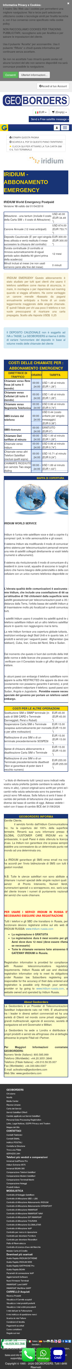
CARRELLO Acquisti (18, 1291)
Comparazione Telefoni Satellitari (20, 1172)
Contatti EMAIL (13, 1138)
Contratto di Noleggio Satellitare (20, 1194)
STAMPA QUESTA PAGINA (25, 137)
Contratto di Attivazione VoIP (19, 1228)
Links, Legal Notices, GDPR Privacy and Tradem (28, 1123)
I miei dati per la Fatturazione (19, 1310)
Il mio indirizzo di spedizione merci (21, 1314)
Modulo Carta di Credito (17, 1250)
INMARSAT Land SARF (17, 1284)
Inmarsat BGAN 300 (15, 1168)
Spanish (46, 1341)
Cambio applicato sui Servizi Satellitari (23, 1115)
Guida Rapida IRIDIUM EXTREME (21, 1258)
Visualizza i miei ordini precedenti (21, 1306)
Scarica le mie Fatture (16, 1318)
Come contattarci (14, 1329)
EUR (41, 112)
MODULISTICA (14, 1190)
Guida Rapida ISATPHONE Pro (20, 1265)
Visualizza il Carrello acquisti (19, 1299)
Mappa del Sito (13, 1127)
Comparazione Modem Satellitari (20, 1175)
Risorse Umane (13, 1104)
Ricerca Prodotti (13, 1295)
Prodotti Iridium (13, 1187)
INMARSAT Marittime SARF (18, 1287)
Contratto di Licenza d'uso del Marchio (23, 1246)
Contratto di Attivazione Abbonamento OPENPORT (29, 1205)
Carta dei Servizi (13, 1108)
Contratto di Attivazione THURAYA (21, 1220)
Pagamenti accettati (15, 1325)
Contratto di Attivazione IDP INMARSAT (24, 1217)
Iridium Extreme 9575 (15, 1164)
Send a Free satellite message (49, 119)
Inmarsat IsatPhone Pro (17, 1160)
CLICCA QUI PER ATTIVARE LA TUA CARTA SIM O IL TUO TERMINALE (35, 148)
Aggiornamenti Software (17, 1276)
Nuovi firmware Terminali (17, 1280)
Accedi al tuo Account (54, 86)
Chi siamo (10, 1093)
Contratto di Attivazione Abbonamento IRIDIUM (27, 1202)
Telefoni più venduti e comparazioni (27, 1157)
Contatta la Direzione (15, 1145)
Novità (9, 1097)
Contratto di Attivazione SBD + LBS (22, 1198)
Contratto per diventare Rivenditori (21, 1239)
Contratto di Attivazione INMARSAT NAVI (24, 1213)
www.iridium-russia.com (39, 929)
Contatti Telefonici (14, 1134)
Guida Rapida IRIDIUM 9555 (19, 1261)
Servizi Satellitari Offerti (16, 1112)
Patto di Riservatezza (16, 1243)
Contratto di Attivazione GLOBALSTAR (23, 1224)
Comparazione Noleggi (16, 1183)
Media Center (12, 1100)
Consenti (10, 75)
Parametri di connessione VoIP (20, 1273)
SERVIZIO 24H (13, 1153)
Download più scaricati (19, 1254)
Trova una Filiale (13, 1149)
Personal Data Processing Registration (23, 1119)
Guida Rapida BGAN (15, 1269)
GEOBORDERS (15, 1089)
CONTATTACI (13, 1130)
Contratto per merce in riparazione (21, 1231)
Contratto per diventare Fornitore (21, 1235)
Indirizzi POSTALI (14, 1142)
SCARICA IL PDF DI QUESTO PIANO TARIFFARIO (37, 141)
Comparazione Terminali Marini (20, 1179)
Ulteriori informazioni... (34, 75)
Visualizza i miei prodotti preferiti (20, 1303)
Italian (34, 1341)
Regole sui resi (13, 1332)
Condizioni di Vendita (15, 1321)
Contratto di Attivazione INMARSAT (22, 1209)
